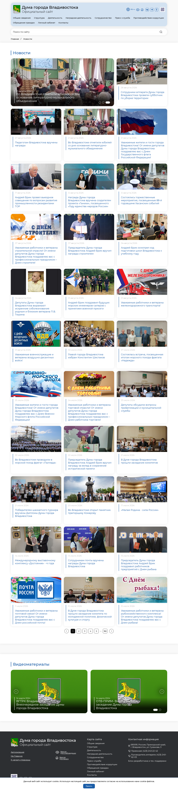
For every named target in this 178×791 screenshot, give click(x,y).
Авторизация (17, 752)
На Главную (17, 756)
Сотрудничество (103, 18)
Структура (39, 18)
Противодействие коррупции (148, 18)
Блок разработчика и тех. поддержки (147, 761)
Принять (89, 786)
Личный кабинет (46, 22)
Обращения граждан (24, 22)
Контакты (63, 22)
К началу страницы (20, 760)
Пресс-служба (122, 18)
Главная (15, 39)
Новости (27, 39)
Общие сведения (22, 18)
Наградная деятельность (78, 18)
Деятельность (55, 18)
